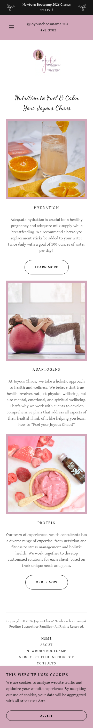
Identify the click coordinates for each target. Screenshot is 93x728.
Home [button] (46, 639)
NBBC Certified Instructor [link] (46, 657)
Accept (46, 715)
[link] (46, 62)
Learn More (46, 267)
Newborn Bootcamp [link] (46, 651)
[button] (11, 27)
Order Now (46, 582)
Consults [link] (46, 663)
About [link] (46, 645)
